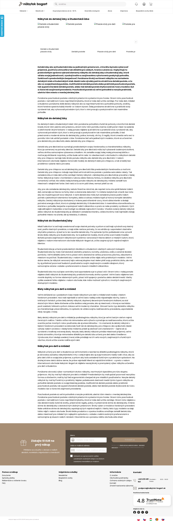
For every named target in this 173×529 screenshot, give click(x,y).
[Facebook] (134, 512)
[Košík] (150, 4)
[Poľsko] (138, 519)
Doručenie (6, 475)
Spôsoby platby (8, 478)
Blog (60, 480)
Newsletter (63, 475)
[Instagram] (138, 512)
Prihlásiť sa (130, 439)
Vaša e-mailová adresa (79, 445)
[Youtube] (142, 512)
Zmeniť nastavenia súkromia (121, 486)
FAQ (3, 483)
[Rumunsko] (156, 519)
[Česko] (144, 519)
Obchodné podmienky (119, 478)
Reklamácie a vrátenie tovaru (14, 480)
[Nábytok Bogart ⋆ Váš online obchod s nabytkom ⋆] (33, 4)
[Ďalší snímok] (136, 42)
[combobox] (89, 4)
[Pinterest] (146, 512)
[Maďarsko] (150, 519)
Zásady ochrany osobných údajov (129, 445)
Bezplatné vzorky (65, 478)
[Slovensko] (163, 519)
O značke (114, 475)
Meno (72, 435)
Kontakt (113, 483)
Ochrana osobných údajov (121, 480)
